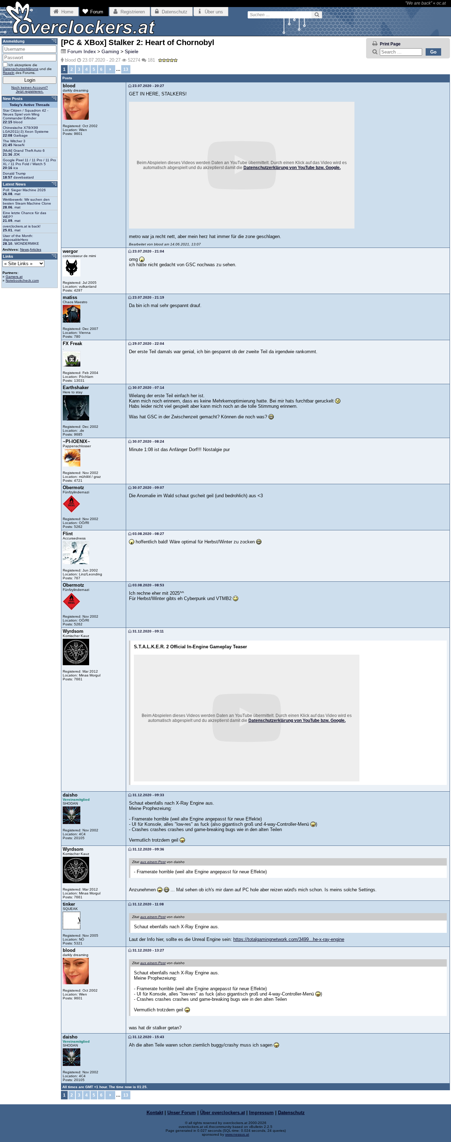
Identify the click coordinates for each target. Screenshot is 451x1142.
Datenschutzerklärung (20, 69)
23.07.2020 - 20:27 (147, 86)
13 (125, 69)
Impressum (261, 1112)
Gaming (110, 51)
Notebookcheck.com (22, 280)
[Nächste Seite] (110, 69)
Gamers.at (14, 277)
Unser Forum (181, 1112)
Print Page (390, 44)
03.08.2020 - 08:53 (147, 585)
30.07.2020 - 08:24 (147, 441)
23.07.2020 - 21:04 (147, 251)
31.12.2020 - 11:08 (147, 904)
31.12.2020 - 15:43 (147, 1037)
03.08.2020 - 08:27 (147, 534)
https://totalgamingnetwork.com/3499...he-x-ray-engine (288, 939)
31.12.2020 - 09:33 (147, 795)
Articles (35, 249)
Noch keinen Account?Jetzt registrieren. (29, 89)
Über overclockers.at (222, 1112)
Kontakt (155, 1112)
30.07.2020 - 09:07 (147, 487)
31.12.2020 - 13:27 (147, 950)
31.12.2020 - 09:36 (147, 849)
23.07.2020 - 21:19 (147, 297)
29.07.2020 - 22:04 (147, 343)
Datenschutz (291, 1112)
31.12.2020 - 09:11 (147, 631)
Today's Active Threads (30, 105)
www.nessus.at (237, 1134)
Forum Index (81, 51)
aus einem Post (153, 862)
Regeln (8, 73)
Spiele (131, 51)
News (24, 249)
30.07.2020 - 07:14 (147, 387)
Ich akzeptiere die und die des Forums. (27, 69)
